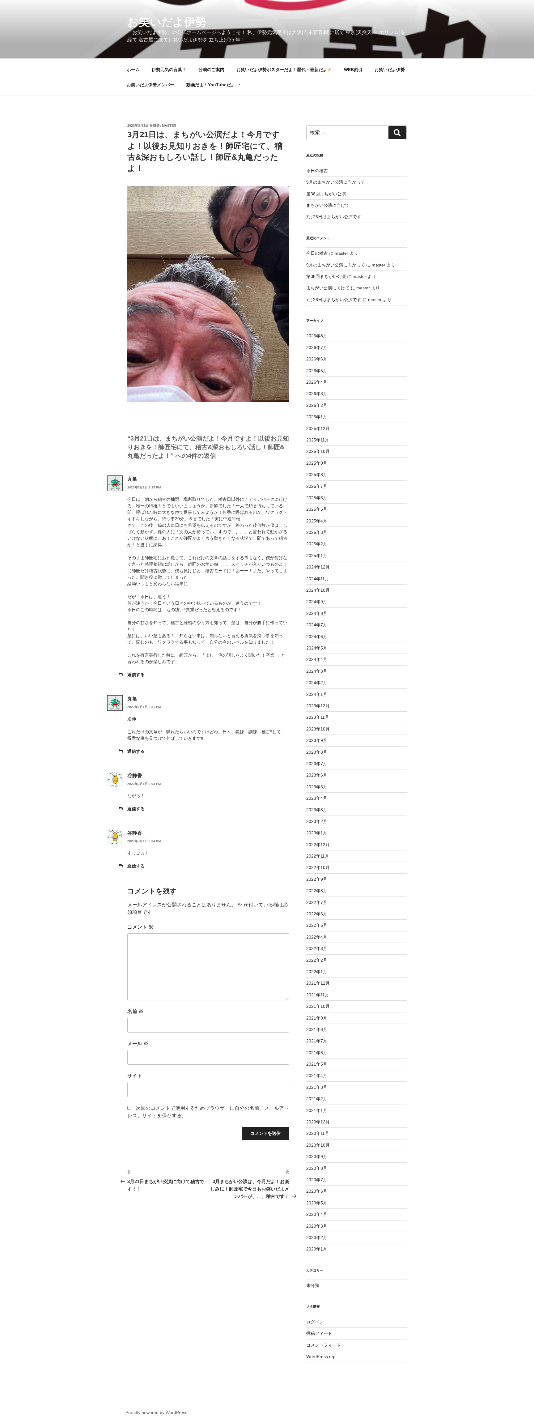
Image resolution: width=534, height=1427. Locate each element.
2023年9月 (316, 740)
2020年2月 (316, 1237)
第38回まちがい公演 (326, 193)
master (169, 125)
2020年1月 (316, 1248)
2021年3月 (316, 1087)
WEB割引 (353, 69)
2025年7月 (316, 486)
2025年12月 (318, 428)
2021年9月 (316, 1018)
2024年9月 (316, 601)
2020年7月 (316, 1179)
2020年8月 (316, 1168)
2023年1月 (316, 832)
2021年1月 (316, 1110)
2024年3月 (316, 671)
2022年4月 (316, 937)
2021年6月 (316, 1052)
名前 (135, 1011)
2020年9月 (316, 1156)
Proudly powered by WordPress (156, 1412)
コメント (140, 927)
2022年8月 (316, 890)
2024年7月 (316, 624)
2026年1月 (316, 416)
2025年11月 (317, 439)
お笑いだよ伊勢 (166, 21)
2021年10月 (318, 1006)
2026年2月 (316, 405)
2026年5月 (316, 370)
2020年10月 (318, 1145)
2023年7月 (316, 763)
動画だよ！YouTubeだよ (210, 84)
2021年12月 (318, 983)
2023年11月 (317, 717)
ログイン (315, 1321)
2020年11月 (317, 1133)
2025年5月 (316, 509)
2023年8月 (316, 752)
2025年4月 (316, 520)
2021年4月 (316, 1075)
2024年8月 (316, 613)
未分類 (312, 1285)
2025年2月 (316, 543)
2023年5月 (316, 786)
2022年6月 (316, 913)
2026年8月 (316, 335)
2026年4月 (316, 382)
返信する (136, 674)
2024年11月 (317, 578)
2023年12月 (318, 705)
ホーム (133, 69)
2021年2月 (316, 1098)
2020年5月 (316, 1202)
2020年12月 (318, 1121)
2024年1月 (316, 694)
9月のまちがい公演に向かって (335, 182)
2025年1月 (316, 555)
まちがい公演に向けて (328, 205)
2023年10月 (318, 728)
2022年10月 (318, 867)
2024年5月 (316, 647)
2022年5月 (316, 925)
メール (137, 1043)
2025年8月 (316, 474)
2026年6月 (316, 358)
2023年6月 (316, 775)
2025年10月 (318, 451)
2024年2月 (316, 682)
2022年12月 (318, 844)
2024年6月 (316, 636)
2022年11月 (317, 856)
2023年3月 (316, 809)
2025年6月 (316, 497)
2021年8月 (316, 1029)
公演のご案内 (211, 69)
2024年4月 (316, 659)
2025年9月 (316, 463)
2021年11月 (317, 994)
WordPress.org (321, 1356)
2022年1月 (316, 971)
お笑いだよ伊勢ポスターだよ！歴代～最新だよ (281, 69)
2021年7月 (316, 1040)
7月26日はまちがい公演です (333, 216)
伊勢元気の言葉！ (169, 69)
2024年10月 (318, 590)
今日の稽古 (317, 170)
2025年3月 (316, 532)
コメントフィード (323, 1345)
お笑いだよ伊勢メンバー (150, 84)
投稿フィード (319, 1333)
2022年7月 (316, 902)
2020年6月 (316, 1191)
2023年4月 (316, 798)
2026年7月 (316, 347)
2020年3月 (316, 1226)
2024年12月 (318, 566)
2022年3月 (316, 948)
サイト (134, 1075)
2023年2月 (316, 821)
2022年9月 (316, 879)
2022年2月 (316, 960)
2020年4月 (316, 1214)
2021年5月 (316, 1064)
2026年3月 (316, 393)
